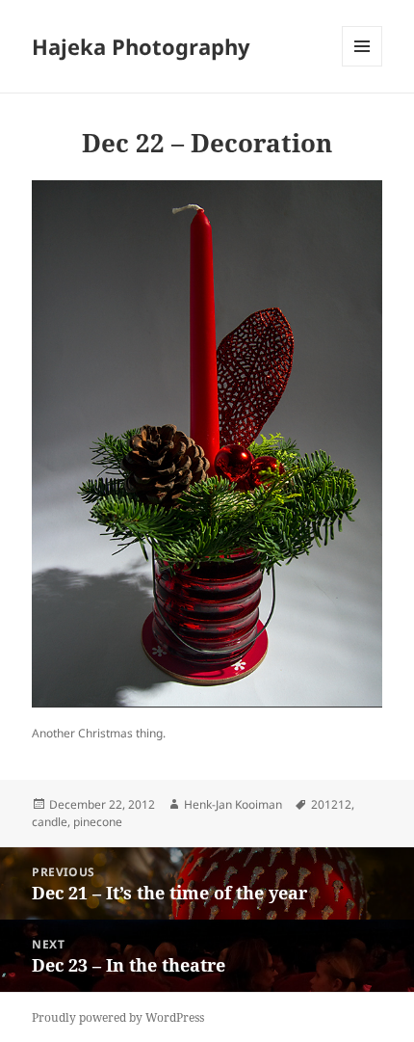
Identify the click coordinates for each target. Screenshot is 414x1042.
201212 (331, 804)
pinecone (97, 822)
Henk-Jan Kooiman (233, 804)
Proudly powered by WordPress (118, 1017)
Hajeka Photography (141, 46)
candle (49, 822)
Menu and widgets (362, 66)
